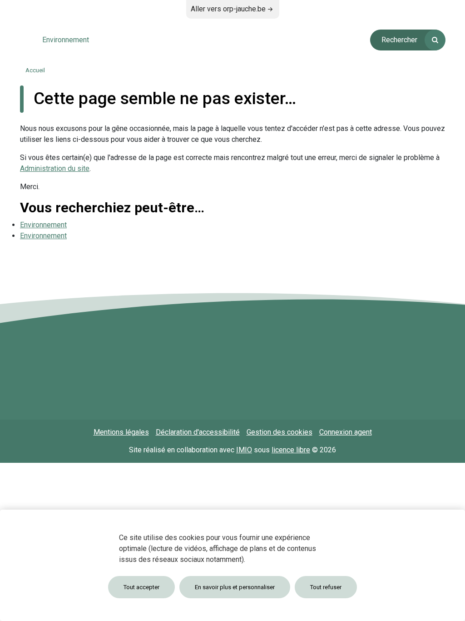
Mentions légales (121, 432)
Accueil (35, 70)
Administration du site (54, 168)
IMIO (244, 450)
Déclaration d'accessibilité (198, 432)
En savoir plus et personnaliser (235, 587)
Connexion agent (345, 432)
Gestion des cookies (279, 432)
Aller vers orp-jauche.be (228, 9)
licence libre (291, 450)
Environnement (43, 224)
